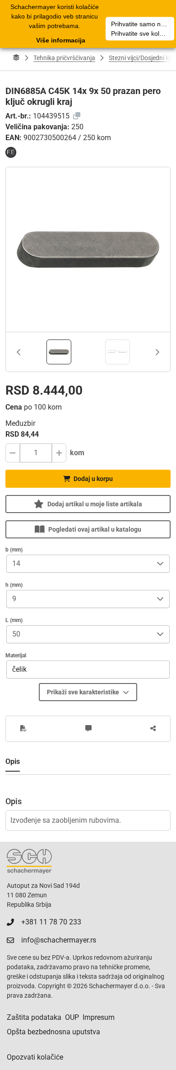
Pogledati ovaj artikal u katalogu (94, 529)
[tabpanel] (88, 803)
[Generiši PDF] (23, 729)
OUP (72, 1017)
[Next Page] (157, 352)
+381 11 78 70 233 (51, 922)
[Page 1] (58, 351)
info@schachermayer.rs (58, 940)
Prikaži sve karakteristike (83, 692)
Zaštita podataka (34, 1017)
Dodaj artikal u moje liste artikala (94, 504)
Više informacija (60, 40)
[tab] (58, 351)
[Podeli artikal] (153, 729)
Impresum (99, 1017)
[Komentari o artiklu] (88, 729)
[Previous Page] (18, 352)
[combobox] (79, 563)
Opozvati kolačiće (35, 1057)
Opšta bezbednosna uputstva (53, 1032)
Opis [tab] (12, 761)
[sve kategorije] (16, 57)
